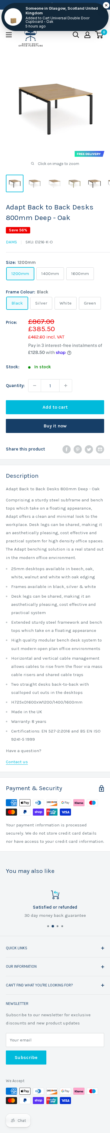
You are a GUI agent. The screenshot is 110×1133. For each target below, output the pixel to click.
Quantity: (15, 385)
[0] (99, 34)
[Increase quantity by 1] (66, 385)
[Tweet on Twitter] (89, 449)
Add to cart (55, 407)
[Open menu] (9, 34)
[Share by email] (100, 449)
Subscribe (26, 1057)
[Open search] (76, 35)
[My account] (87, 35)
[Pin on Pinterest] (78, 449)
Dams (11, 242)
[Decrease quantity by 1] (34, 385)
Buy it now (55, 426)
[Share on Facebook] (66, 449)
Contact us (17, 761)
